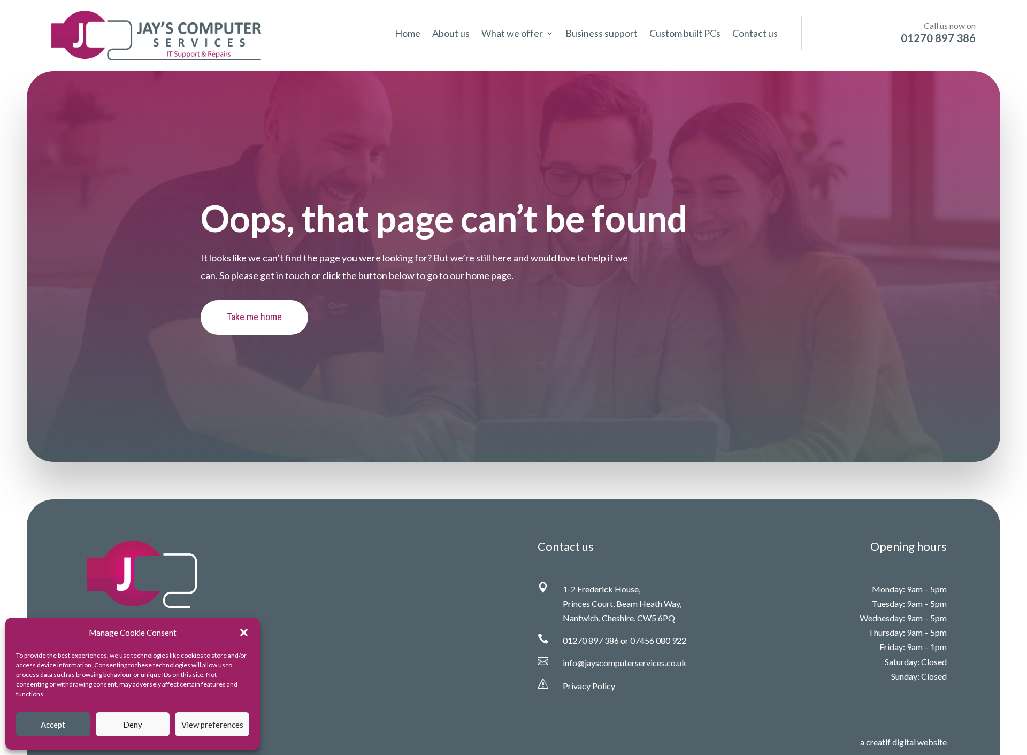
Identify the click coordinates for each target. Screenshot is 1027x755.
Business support (601, 34)
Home (407, 34)
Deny (132, 724)
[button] (244, 632)
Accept (53, 724)
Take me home (254, 316)
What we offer (512, 34)
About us (451, 34)
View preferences (212, 724)
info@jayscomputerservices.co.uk (624, 663)
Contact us (755, 34)
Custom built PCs (685, 34)
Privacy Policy (589, 686)
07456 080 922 (658, 640)
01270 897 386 (591, 640)
